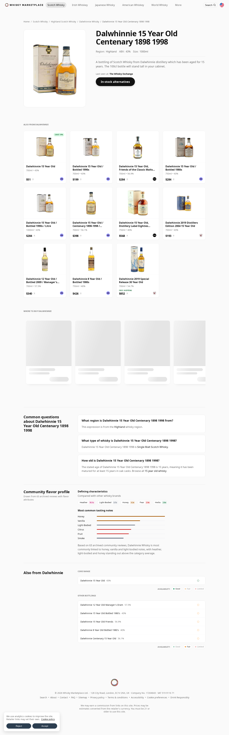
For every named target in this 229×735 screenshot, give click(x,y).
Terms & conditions (118, 697)
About (53, 697)
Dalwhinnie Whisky (89, 21)
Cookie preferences (157, 697)
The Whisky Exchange (121, 73)
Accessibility (137, 697)
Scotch (56, 5)
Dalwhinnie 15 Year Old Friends (96, 621)
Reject (19, 726)
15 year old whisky (155, 471)
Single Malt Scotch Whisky (152, 447)
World (159, 5)
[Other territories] (222, 5)
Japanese (105, 5)
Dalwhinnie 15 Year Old (92, 580)
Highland (119, 427)
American (133, 5)
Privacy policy (97, 697)
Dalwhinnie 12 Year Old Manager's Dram (101, 604)
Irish (80, 5)
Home (27, 21)
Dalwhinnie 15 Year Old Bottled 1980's (100, 613)
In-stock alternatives (115, 82)
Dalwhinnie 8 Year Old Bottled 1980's (99, 630)
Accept (44, 726)
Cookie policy (48, 719)
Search (43, 697)
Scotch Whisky (40, 21)
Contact (64, 697)
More (178, 5)
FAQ (73, 697)
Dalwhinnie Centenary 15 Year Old (98, 638)
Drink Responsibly (179, 697)
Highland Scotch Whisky (63, 21)
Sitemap (83, 697)
